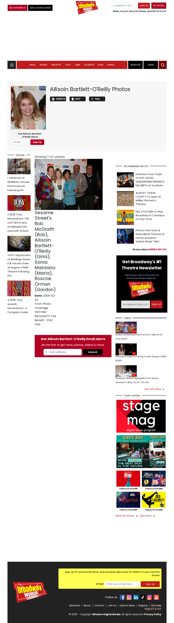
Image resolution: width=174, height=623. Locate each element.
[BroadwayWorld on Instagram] (129, 597)
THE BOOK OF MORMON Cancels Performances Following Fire (18, 184)
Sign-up (144, 5)
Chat (68, 64)
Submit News (127, 605)
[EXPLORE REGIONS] (11, 64)
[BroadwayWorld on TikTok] (142, 597)
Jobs (77, 64)
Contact (99, 605)
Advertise (74, 605)
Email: (100, 584)
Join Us (112, 605)
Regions (143, 605)
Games (110, 64)
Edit (78, 98)
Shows (43, 64)
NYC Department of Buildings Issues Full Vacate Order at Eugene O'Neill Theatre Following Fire (19, 265)
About (87, 605)
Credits (60, 98)
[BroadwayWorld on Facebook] (122, 597)
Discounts (146, 515)
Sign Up (37, 142)
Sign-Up (150, 584)
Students (89, 64)
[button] (163, 65)
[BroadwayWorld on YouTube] (156, 597)
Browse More (150, 249)
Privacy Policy (152, 614)
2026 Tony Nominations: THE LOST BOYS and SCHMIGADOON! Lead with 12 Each (18, 223)
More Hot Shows (125, 515)
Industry (56, 64)
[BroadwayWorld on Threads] (149, 597)
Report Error (153, 609)
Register (135, 64)
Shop (100, 64)
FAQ (97, 98)
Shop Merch (19, 7)
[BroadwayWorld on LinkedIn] (136, 597)
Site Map (156, 605)
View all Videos (152, 389)
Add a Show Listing (40, 7)
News (33, 64)
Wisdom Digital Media (106, 614)
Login (151, 64)
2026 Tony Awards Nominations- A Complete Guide (17, 306)
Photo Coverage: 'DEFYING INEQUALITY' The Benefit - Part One (45, 314)
